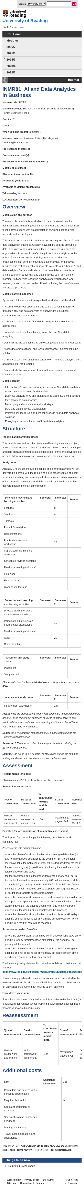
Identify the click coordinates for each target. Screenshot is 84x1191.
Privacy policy (31, 1180)
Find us (40, 1183)
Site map (12, 1183)
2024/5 (11, 59)
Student (13, 27)
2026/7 (11, 46)
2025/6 (11, 53)
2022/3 (11, 72)
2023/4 (11, 66)
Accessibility (14, 1180)
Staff (5, 27)
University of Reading (25, 20)
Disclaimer (48, 1180)
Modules (13, 40)
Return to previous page (21, 1166)
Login (21, 27)
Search (22, 4)
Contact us (26, 1183)
